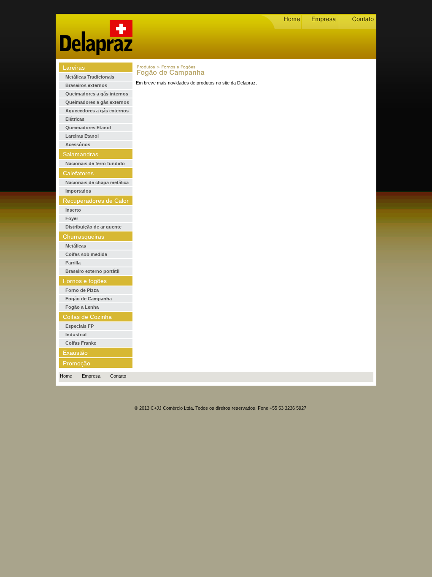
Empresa (91, 375)
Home (66, 375)
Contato (118, 375)
